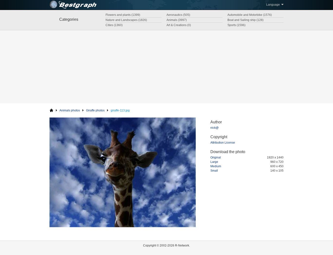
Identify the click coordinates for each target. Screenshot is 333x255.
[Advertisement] (166, 67)
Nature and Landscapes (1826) (126, 20)
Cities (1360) (114, 25)
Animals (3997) (176, 20)
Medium (215, 166)
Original (215, 157)
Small (214, 170)
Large (214, 162)
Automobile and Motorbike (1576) (249, 15)
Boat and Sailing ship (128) (245, 20)
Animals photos (69, 110)
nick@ (214, 127)
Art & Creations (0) (178, 25)
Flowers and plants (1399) (123, 15)
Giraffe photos (95, 110)
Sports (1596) (236, 25)
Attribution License (222, 142)
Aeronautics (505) (178, 15)
